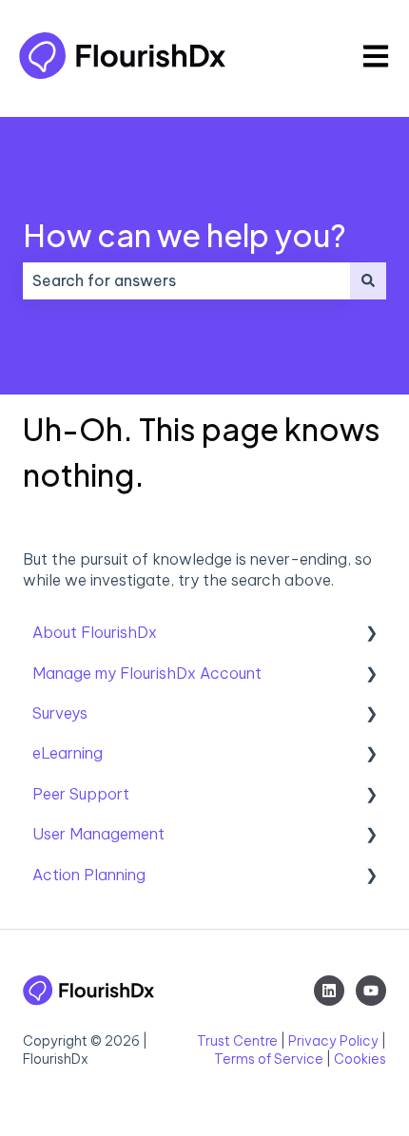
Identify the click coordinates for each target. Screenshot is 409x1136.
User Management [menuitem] (98, 833)
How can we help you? (184, 235)
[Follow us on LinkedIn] (329, 990)
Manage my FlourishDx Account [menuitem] (147, 673)
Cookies (360, 1059)
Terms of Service (268, 1059)
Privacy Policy (333, 1040)
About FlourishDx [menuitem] (94, 632)
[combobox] (186, 280)
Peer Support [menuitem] (80, 793)
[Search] (368, 280)
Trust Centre (237, 1040)
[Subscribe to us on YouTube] (371, 990)
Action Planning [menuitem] (89, 874)
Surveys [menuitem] (60, 712)
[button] (371, 633)
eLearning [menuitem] (67, 752)
